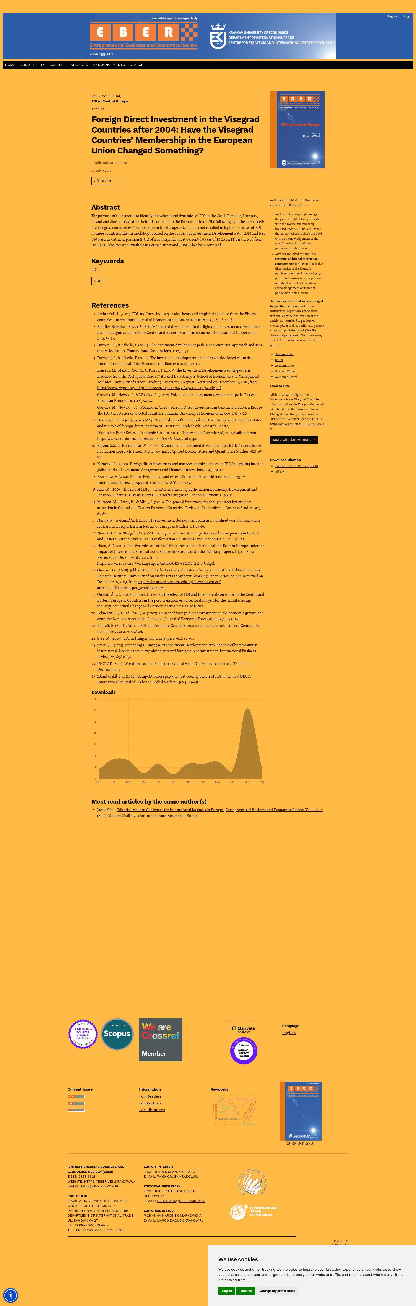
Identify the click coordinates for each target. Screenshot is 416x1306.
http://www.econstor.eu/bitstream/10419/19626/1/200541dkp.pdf (148, 438)
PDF (97, 281)
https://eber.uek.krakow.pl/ (109, 1181)
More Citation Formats (292, 439)
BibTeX (280, 472)
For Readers (150, 1096)
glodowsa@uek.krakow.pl (181, 1201)
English (289, 1032)
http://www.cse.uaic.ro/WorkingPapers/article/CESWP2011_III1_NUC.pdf (156, 563)
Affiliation (102, 181)
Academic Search (286, 377)
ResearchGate (284, 354)
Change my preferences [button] (277, 1291)
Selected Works (285, 371)
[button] (32, 65)
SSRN (279, 360)
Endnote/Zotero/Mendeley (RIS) (296, 466)
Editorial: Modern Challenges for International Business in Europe (170, 809)
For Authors (150, 1103)
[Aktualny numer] (301, 1110)
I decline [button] (246, 1291)
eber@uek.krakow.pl (100, 1186)
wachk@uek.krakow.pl (177, 1176)
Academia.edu (284, 365)
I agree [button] (227, 1291)
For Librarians (152, 1109)
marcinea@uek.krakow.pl (180, 1220)
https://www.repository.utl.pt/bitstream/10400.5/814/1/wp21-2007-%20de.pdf (159, 388)
